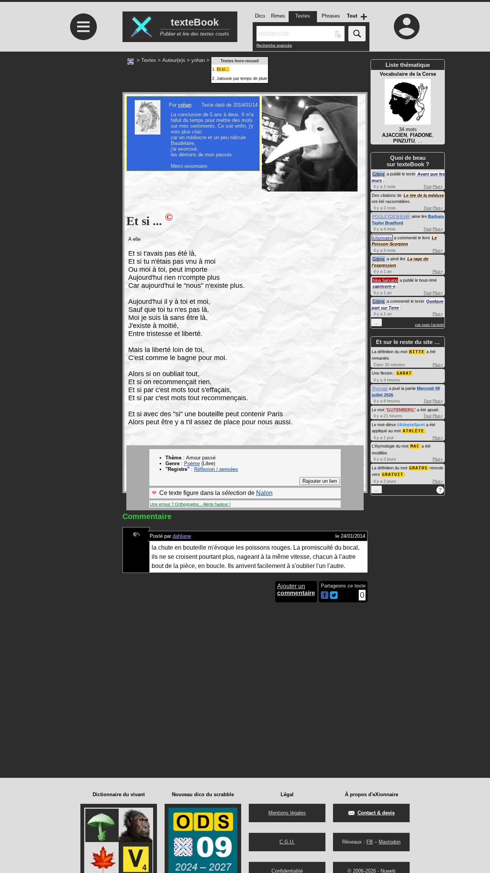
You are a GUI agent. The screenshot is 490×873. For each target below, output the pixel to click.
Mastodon (389, 842)
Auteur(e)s (173, 60)
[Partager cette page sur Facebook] (324, 595)
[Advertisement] (82, 115)
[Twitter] (334, 597)
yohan (198, 60)
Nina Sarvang (385, 280)
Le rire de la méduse (423, 195)
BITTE (417, 351)
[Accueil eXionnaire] (130, 61)
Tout (427, 186)
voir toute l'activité (429, 325)
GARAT (404, 373)
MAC (415, 446)
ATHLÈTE (413, 430)
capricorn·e (383, 286)
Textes (148, 60)
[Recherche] (357, 33)
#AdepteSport (411, 424)
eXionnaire (382, 237)
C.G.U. (287, 842)
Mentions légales (287, 813)
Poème (192, 463)
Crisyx (378, 174)
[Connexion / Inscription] (407, 26)
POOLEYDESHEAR (391, 216)
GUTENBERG (400, 409)
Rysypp (379, 388)
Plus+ (438, 186)
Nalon (264, 493)
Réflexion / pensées (216, 469)
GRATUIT (392, 474)
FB (369, 842)
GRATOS (418, 468)
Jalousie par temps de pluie (242, 78)
